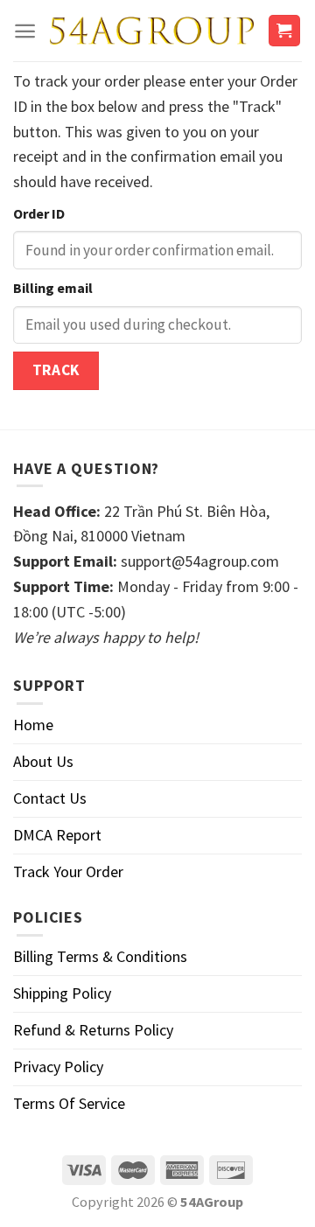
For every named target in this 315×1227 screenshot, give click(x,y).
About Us (43, 761)
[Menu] (25, 31)
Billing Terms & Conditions (100, 956)
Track (56, 370)
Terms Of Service (69, 1103)
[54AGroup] (152, 30)
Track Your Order (68, 871)
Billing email (53, 287)
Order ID (39, 213)
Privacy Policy (58, 1066)
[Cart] (285, 31)
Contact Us (50, 798)
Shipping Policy (62, 993)
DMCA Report (57, 835)
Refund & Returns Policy (93, 1030)
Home (33, 725)
